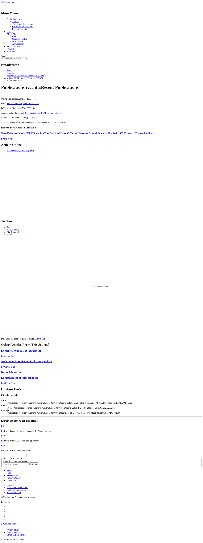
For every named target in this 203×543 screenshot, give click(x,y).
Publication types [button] (14, 19)
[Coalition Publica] (9, 524)
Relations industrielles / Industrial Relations (25, 75)
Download (40, 339)
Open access (17, 41)
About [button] (10, 34)
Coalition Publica (19, 39)
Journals (15, 21)
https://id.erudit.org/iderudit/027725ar (23, 103)
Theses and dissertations (22, 24)
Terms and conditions (16, 535)
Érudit (15, 36)
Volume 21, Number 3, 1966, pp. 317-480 (25, 78)
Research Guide (14, 478)
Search (4, 56)
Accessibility (12, 475)
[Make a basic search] (2, 5)
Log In (10, 31)
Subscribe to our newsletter (15, 461)
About (15, 34)
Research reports (19, 29)
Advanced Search (14, 46)
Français (10, 49)
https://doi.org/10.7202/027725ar (21, 108)
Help (9, 473)
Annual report (18, 44)
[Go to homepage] (7, 2)
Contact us (11, 480)
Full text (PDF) (13, 150)
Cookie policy (13, 532)
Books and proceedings (22, 26)
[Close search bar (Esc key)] (5, 5)
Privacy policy (13, 530)
